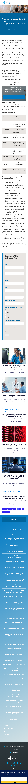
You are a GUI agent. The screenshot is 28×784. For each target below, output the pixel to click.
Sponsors (14, 769)
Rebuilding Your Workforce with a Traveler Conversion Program (14, 497)
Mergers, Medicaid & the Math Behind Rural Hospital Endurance (14, 718)
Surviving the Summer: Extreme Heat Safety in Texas (14, 562)
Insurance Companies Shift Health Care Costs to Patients (14, 597)
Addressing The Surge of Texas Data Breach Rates (14, 445)
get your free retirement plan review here (14, 97)
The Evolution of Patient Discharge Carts (14, 618)
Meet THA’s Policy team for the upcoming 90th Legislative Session (14, 608)
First (5, 270)
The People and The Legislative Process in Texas (14, 568)
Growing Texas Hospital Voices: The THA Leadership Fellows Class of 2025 (14, 707)
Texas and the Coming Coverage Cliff (14, 678)
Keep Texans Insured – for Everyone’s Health (14, 674)
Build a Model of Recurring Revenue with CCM (14, 366)
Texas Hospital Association (8, 369)
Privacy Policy (11, 329)
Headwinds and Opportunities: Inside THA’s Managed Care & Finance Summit (14, 591)
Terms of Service (19, 329)
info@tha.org (15, 752)
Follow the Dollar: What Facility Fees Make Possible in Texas (14, 538)
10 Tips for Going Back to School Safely (14, 534)
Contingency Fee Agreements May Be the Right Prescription (14, 415)
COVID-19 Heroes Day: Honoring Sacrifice (14, 644)
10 (3, 511)
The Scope (4, 15)
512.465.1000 (15, 749)
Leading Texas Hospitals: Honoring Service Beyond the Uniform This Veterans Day (14, 683)
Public (14, 767)
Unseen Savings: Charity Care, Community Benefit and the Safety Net (14, 695)
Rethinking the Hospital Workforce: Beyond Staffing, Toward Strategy (14, 713)
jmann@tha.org (8, 731)
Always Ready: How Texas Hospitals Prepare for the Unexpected (14, 544)
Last (5, 276)
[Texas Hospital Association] (7, 2)
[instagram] (14, 763)
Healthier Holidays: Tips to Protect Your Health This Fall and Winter (14, 689)
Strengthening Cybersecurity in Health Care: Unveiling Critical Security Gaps (14, 477)
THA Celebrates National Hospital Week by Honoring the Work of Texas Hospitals (14, 579)
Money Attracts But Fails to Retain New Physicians (14, 396)
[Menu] (25, 2)
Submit (6, 335)
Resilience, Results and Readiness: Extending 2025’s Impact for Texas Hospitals (14, 634)
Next (7, 511)
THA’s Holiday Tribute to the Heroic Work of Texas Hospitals (14, 669)
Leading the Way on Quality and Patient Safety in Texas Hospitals (14, 623)
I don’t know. (9, 317)
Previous (6, 509)
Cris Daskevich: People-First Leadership (14, 660)
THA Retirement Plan (19, 249)
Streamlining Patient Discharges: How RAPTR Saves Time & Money (14, 701)
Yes (8, 312)
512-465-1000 (8, 734)
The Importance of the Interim (14, 640)
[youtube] (7, 763)
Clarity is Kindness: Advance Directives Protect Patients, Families (14, 603)
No (7, 314)
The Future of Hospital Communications (14, 614)
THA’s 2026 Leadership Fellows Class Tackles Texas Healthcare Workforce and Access (14, 528)
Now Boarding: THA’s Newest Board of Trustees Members (14, 655)
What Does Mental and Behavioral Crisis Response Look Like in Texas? (14, 573)
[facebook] (11, 763)
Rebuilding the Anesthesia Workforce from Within (14, 629)
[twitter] (20, 763)
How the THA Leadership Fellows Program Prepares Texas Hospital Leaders (14, 556)
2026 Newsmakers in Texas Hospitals (14, 523)
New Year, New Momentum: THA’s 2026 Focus (14, 664)
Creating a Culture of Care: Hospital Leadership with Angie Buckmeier (14, 585)
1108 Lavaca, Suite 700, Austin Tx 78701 (15, 746)
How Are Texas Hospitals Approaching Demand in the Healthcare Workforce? (14, 550)
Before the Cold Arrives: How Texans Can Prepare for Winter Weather (14, 649)
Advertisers (14, 768)
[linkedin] (17, 763)
